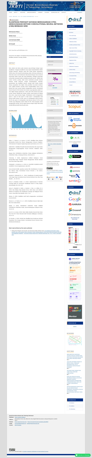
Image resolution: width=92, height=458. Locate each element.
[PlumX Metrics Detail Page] (55, 79)
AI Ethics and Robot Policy (74, 44)
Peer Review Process (73, 57)
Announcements (31, 12)
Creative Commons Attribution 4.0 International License (55, 172)
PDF (49, 56)
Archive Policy (71, 69)
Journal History (72, 82)
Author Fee (71, 63)
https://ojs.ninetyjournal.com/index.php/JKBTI (38, 421)
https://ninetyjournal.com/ (21, 421)
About (15, 12)
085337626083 (18, 425)
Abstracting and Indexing (74, 72)
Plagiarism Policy (72, 60)
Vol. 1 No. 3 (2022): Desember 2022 (26, 16)
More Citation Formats (54, 134)
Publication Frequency (73, 66)
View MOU (75, 145)
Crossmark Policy (72, 75)
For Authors (71, 406)
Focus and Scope (72, 35)
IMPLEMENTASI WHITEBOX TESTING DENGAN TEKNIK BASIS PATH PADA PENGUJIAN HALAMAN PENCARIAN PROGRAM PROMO (75, 356)
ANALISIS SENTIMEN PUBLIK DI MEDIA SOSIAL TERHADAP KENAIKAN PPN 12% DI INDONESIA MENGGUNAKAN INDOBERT (74, 364)
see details (54, 87)
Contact (63, 12)
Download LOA (55, 12)
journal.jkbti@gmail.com (20, 423)
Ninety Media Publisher (20, 417)
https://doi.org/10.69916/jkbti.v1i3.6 (19, 50)
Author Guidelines (72, 38)
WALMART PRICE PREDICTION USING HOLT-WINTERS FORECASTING (74, 372)
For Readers (71, 402)
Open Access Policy (72, 47)
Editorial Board (72, 29)
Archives (22, 12)
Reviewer (70, 32)
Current (40, 12)
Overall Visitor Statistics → (75, 249)
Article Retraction (72, 54)
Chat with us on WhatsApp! (84, 455)
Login (81, 2)
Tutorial (47, 12)
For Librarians (71, 409)
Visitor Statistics (72, 78)
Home (10, 12)
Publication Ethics (72, 41)
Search (80, 12)
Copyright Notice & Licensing (74, 51)
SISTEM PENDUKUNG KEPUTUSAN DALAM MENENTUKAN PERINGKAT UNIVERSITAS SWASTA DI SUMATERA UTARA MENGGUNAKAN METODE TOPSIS (75, 389)
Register (77, 2)
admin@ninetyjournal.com (33, 423)
